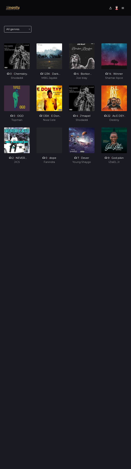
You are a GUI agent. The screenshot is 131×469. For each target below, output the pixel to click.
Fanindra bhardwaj (49, 162)
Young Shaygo (81, 162)
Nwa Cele (49, 120)
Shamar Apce (114, 77)
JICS (17, 162)
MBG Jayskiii (49, 77)
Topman (16, 120)
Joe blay (81, 77)
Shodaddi (17, 77)
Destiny (114, 120)
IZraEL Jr (114, 162)
